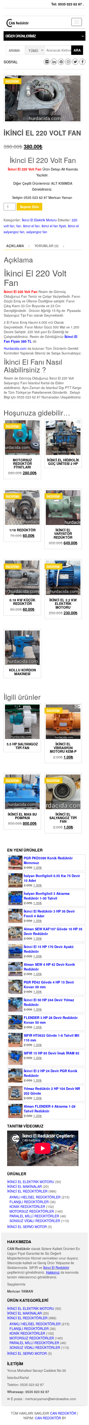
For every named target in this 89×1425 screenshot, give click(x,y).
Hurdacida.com (15, 348)
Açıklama (15, 245)
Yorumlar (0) (46, 245)
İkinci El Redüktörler (27, 1191)
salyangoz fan (36, 231)
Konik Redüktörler (27, 1206)
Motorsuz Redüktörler (31, 1211)
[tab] (17, 245)
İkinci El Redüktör (56, 1267)
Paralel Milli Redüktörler (34, 1216)
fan (18, 225)
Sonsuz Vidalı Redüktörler (34, 1220)
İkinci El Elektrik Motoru (39, 220)
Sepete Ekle (29, 206)
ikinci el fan (31, 225)
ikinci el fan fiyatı (54, 225)
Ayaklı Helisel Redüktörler (35, 1197)
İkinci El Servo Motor (27, 1226)
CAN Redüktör (63, 1413)
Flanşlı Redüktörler (29, 1201)
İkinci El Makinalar (24, 1186)
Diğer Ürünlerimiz (20, 36)
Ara (77, 50)
